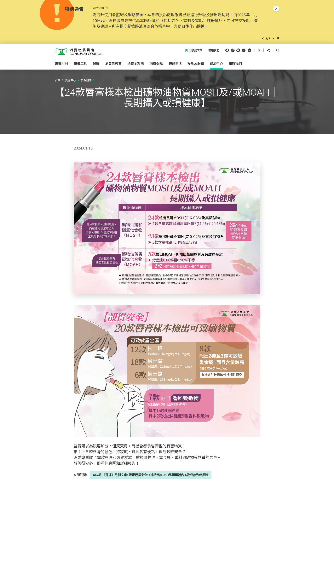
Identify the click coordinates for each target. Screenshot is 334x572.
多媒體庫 (86, 80)
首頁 (57, 80)
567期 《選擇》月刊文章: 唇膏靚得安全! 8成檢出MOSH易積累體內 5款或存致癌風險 (150, 475)
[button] (263, 38)
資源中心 (70, 80)
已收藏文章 (195, 50)
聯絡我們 (213, 50)
